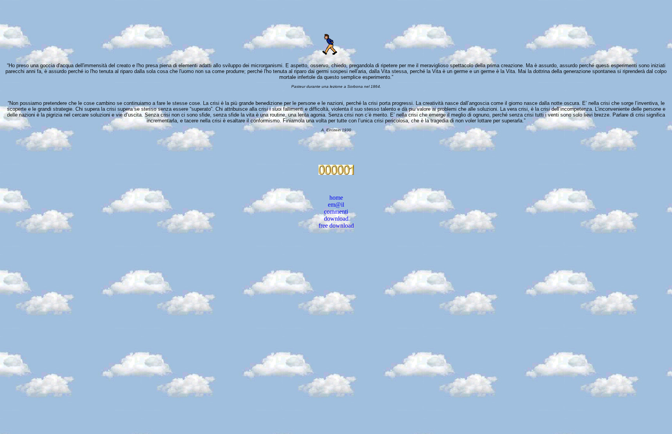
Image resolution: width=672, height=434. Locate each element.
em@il (336, 204)
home (336, 197)
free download (336, 225)
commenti (336, 211)
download (336, 218)
